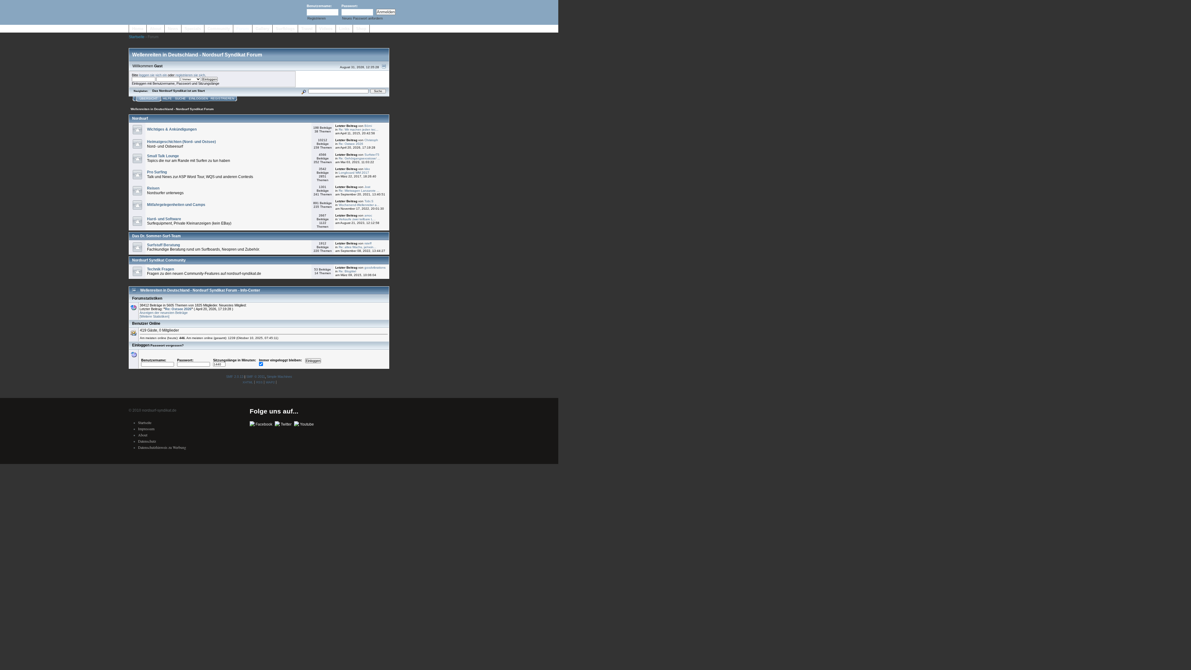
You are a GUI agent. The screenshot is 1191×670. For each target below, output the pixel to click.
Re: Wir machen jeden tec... (358, 129)
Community (218, 28)
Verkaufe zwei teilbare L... (357, 219)
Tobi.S (368, 201)
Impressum (146, 428)
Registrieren (316, 18)
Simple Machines (279, 376)
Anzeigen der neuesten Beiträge (164, 313)
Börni (368, 125)
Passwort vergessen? (167, 345)
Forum (242, 28)
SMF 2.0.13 (234, 376)
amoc (368, 215)
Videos (325, 28)
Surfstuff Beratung (163, 245)
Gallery (262, 28)
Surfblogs (285, 28)
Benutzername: (319, 6)
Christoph (371, 140)
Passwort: (349, 6)
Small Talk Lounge (163, 156)
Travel (307, 28)
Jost (367, 187)
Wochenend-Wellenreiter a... (359, 205)
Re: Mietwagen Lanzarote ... (359, 190)
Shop (361, 28)
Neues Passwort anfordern (362, 18)
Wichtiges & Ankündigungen (172, 129)
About (155, 28)
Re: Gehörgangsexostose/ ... (359, 158)
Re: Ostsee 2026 (351, 143)
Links (344, 28)
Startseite (137, 37)
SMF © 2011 (255, 376)
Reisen (153, 188)
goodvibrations (375, 267)
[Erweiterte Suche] (303, 91)
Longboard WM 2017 (354, 172)
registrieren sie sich (190, 75)
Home (137, 28)
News (173, 28)
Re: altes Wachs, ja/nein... (357, 247)
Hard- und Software (164, 219)
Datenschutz (147, 441)
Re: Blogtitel (347, 271)
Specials (193, 28)
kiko (367, 169)
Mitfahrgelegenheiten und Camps (176, 205)
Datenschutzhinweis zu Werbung (162, 447)
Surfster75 (371, 154)
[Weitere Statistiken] (154, 316)
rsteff (368, 243)
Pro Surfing (157, 172)
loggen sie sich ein (153, 75)
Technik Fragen (160, 269)
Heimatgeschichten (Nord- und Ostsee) (181, 142)
